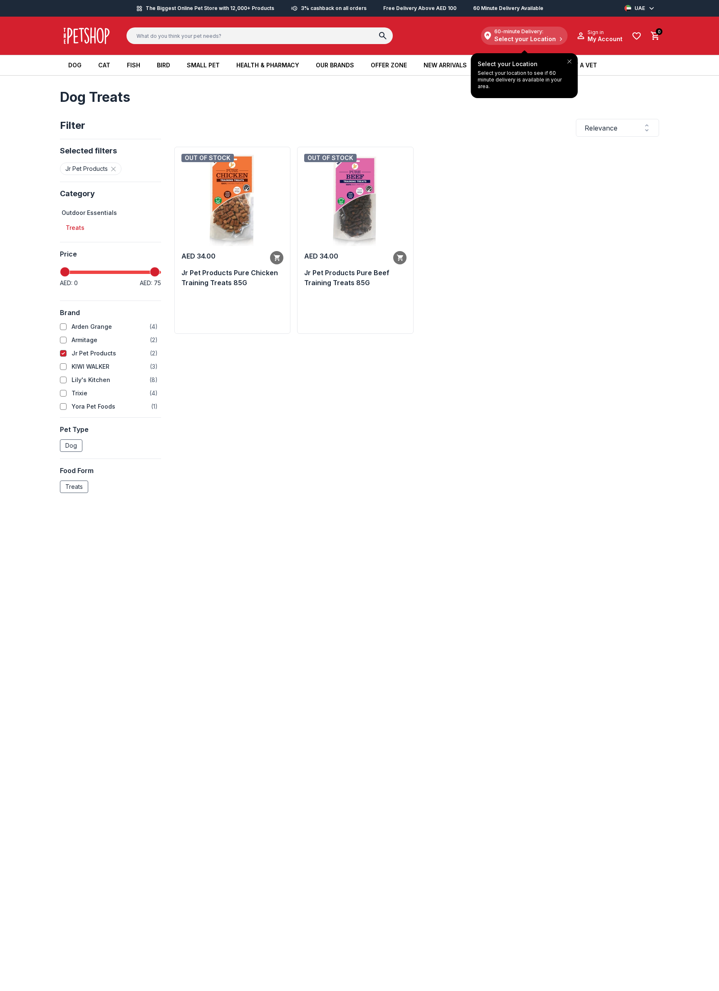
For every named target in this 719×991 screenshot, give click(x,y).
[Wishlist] (636, 36)
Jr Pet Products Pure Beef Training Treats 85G (346, 278)
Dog (71, 445)
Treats (74, 486)
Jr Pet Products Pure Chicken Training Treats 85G (229, 278)
